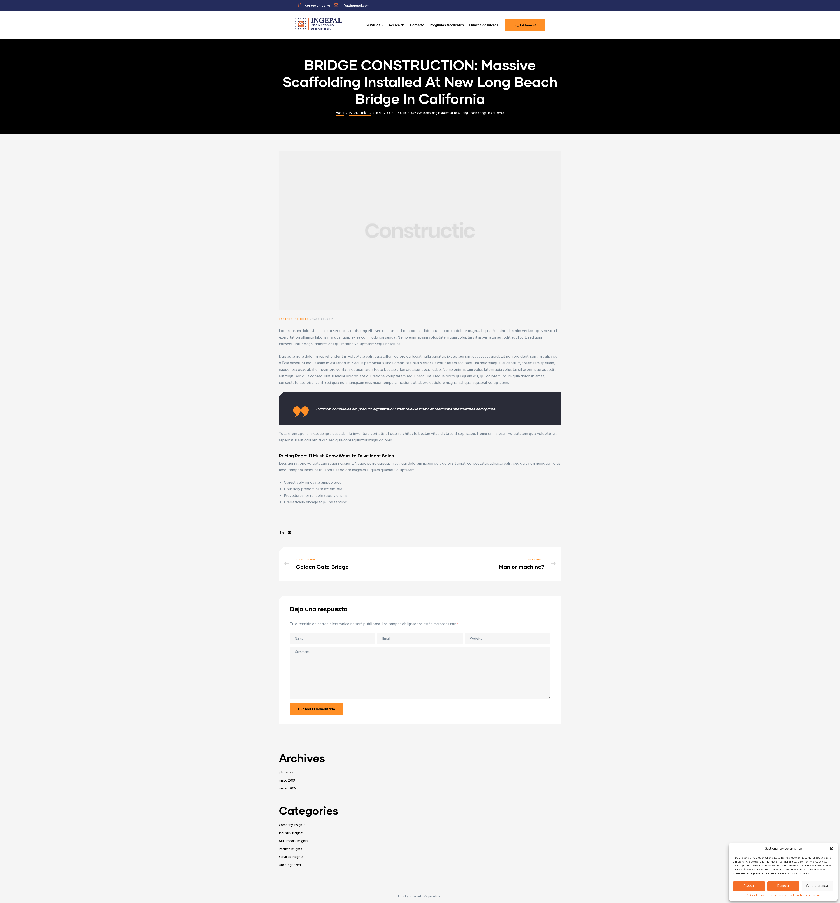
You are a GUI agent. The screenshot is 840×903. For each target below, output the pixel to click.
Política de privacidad (782, 895)
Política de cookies (757, 895)
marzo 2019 (287, 788)
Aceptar (749, 886)
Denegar (783, 886)
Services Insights (291, 857)
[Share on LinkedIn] (282, 533)
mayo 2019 (287, 781)
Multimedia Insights (293, 841)
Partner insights (294, 319)
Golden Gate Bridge (351, 564)
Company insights (292, 825)
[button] (831, 849)
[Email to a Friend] (289, 533)
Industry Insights (291, 833)
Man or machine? (489, 564)
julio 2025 (286, 772)
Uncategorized (290, 865)
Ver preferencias (817, 886)
